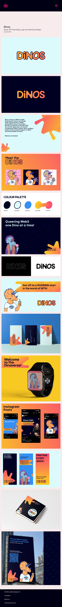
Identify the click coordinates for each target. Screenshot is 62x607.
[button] (56, 6)
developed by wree (10, 603)
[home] (5, 5)
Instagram (8, 595)
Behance (7, 599)
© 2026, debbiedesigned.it (12, 592)
